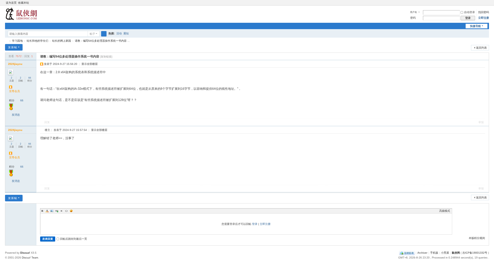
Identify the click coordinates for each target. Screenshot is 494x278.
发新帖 (12, 47)
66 (29, 77)
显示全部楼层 (89, 63)
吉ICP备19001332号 (474, 252)
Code (66, 211)
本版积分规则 (477, 238)
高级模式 (444, 210)
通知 (126, 33)
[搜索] (104, 33)
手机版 (434, 252)
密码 (413, 17)
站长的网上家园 (61, 40)
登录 (254, 223)
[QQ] (407, 252)
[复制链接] (106, 56)
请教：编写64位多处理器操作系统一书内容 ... (102, 40)
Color (47, 211)
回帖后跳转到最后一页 (73, 238)
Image (52, 211)
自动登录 (469, 12)
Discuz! (25, 252)
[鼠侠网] (21, 13)
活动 (119, 33)
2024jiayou (15, 63)
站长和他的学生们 (37, 40)
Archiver (422, 252)
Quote (61, 211)
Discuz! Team (30, 257)
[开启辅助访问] (484, 2)
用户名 (413, 12)
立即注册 (483, 17)
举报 (481, 122)
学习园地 (17, 40)
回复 (47, 122)
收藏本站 (23, 2)
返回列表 (481, 47)
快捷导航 (475, 26)
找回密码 (483, 12)
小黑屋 (445, 252)
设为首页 (11, 2)
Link (57, 211)
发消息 (16, 114)
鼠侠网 (6, 41)
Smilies (71, 211)
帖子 (92, 33)
